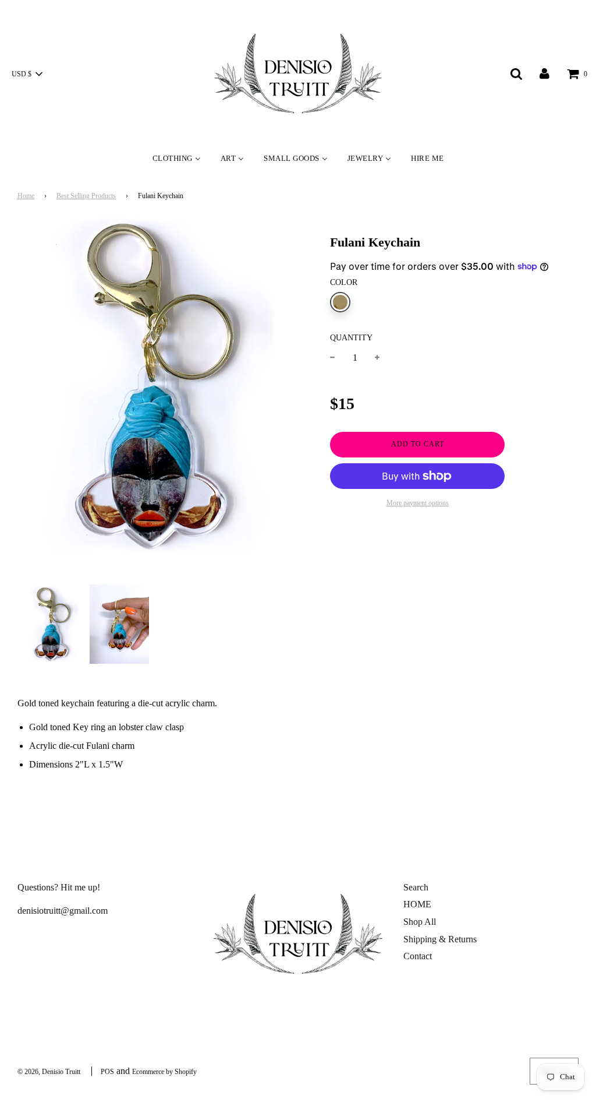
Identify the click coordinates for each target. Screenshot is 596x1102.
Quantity (351, 337)
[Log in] (544, 73)
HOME (417, 904)
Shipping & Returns (440, 939)
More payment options (417, 503)
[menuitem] (177, 158)
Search (415, 887)
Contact (417, 956)
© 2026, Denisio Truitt (48, 1072)
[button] (27, 74)
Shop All (419, 922)
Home (25, 196)
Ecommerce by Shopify (164, 1072)
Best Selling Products (86, 196)
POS (107, 1072)
